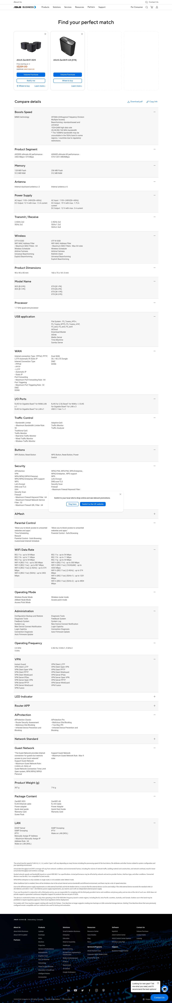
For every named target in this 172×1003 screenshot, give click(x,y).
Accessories (42, 977)
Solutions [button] (57, 7)
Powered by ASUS (93, 958)
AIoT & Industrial (43, 959)
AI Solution (66, 968)
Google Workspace (69, 972)
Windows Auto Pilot (118, 942)
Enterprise (66, 935)
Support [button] (102, 7)
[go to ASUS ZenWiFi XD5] (31, 47)
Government (67, 965)
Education (66, 938)
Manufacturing (68, 949)
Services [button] (67, 7)
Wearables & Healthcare (46, 970)
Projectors (41, 945)
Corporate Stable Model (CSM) (97, 954)
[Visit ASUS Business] (20, 919)
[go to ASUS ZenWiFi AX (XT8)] (67, 47)
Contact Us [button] (153, 2)
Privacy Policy (67, 999)
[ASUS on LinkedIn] (68, 990)
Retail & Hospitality (69, 942)
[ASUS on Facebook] (89, 990)
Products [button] (45, 7)
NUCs (40, 938)
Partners (17, 940)
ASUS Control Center (118, 935)
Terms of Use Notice (53, 999)
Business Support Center (120, 951)
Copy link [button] (153, 101)
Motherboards (43, 952)
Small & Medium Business (71, 931)
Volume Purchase (142, 931)
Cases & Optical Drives (45, 966)
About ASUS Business (21, 931)
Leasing (139, 938)
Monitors (41, 942)
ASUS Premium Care (94, 951)
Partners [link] (91, 7)
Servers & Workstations (46, 949)
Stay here (72, 504)
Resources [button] (79, 7)
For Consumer (137, 7)
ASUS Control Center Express (121, 938)
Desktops (41, 935)
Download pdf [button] (136, 101)
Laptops (41, 931)
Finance (65, 961)
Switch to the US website (93, 504)
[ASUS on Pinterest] (103, 990)
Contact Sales (141, 935)
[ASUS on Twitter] (82, 990)
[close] (120, 494)
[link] (31, 81)
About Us (18, 2)
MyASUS (115, 931)
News (89, 942)
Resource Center (92, 931)
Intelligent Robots (44, 973)
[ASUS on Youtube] (75, 990)
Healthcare (66, 945)
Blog (88, 938)
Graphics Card (43, 956)
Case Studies (91, 935)
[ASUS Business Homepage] (25, 7)
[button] (146, 7)
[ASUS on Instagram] (96, 990)
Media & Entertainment (70, 958)
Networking (42, 963)
